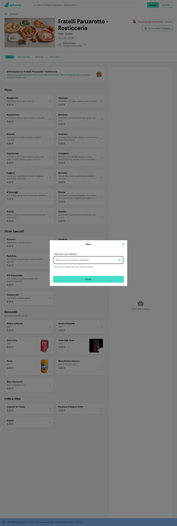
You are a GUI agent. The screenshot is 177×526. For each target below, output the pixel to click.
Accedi (57, 267)
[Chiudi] (123, 244)
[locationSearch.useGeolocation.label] (119, 260)
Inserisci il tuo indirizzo (65, 254)
